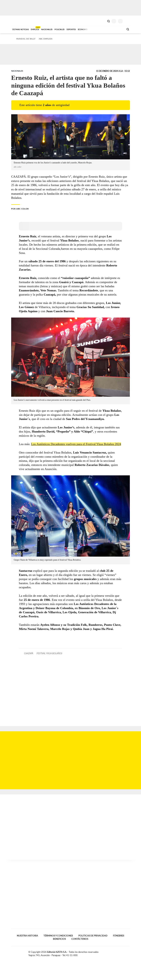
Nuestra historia (27, 936)
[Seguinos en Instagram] (128, 953)
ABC (17, 21)
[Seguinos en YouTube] (124, 953)
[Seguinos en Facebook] (117, 953)
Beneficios (59, 939)
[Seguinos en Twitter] (121, 953)
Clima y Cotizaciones (102, 20)
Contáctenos (79, 939)
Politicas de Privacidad (92, 936)
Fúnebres (118, 936)
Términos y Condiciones (58, 936)
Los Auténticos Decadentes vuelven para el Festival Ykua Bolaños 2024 (76, 444)
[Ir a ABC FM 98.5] (117, 29)
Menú (128, 21)
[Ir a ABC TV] (94, 29)
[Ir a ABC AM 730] (104, 29)
